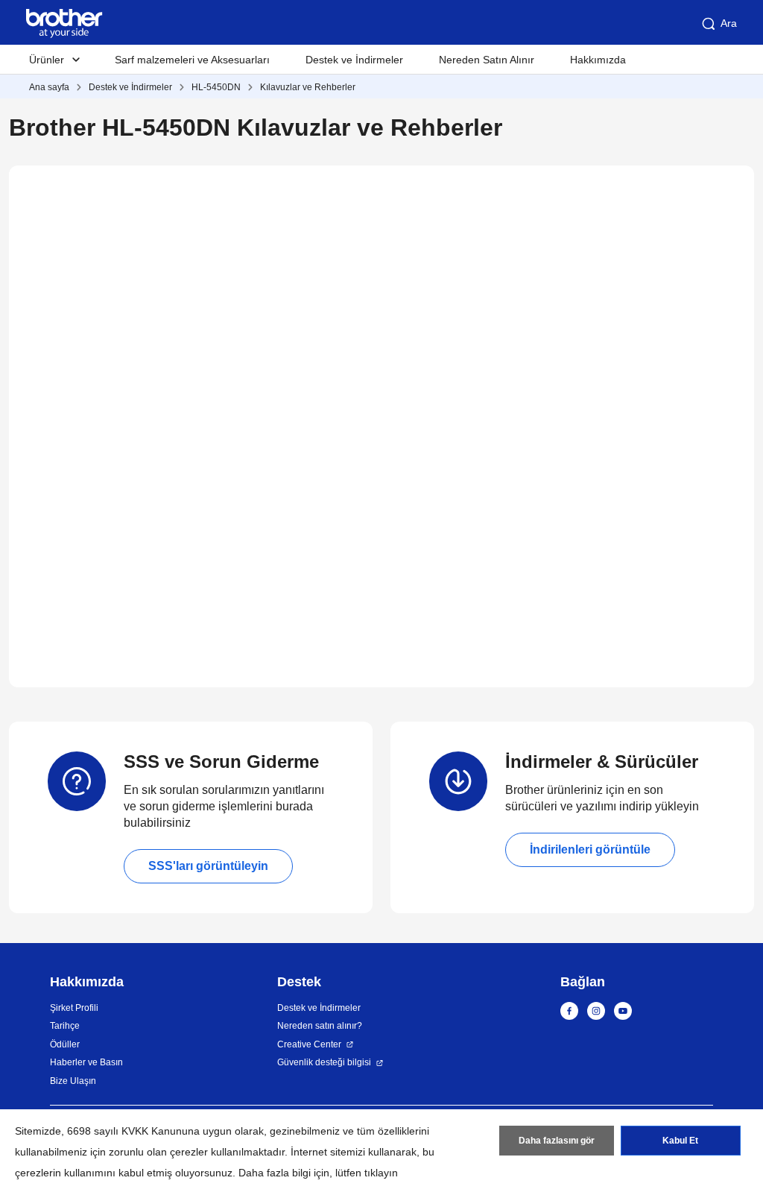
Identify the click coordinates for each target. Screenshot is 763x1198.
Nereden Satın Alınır (486, 60)
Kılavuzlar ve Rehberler (307, 87)
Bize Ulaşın (73, 1081)
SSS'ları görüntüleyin (208, 866)
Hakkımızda (598, 60)
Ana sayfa (49, 87)
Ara (729, 23)
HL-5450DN (216, 87)
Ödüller (65, 1044)
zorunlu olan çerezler (158, 1152)
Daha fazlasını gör (557, 1140)
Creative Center (309, 1044)
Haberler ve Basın (86, 1062)
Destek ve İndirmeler (354, 60)
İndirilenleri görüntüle (590, 849)
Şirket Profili (74, 1008)
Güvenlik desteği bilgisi (324, 1062)
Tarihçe (65, 1026)
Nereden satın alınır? (319, 1026)
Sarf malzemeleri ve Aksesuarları (192, 60)
